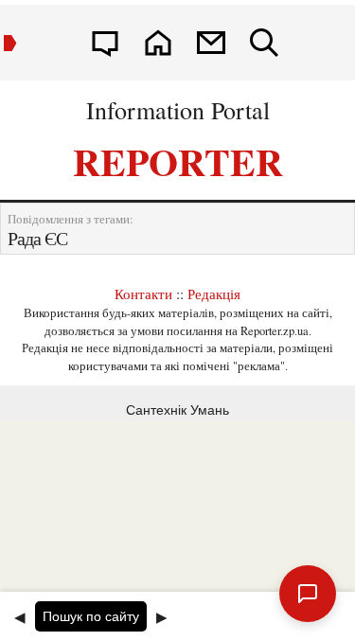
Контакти (143, 293)
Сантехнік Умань (177, 410)
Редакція (213, 293)
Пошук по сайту (91, 616)
